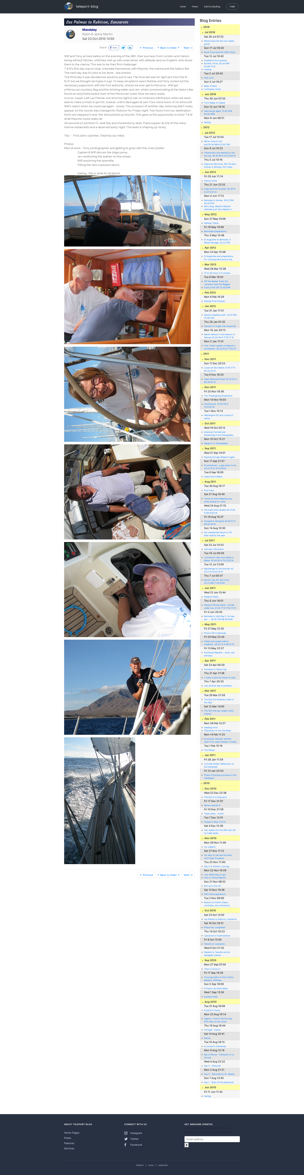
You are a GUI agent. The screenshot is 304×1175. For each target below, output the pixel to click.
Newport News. (211, 597)
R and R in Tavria (212, 1010)
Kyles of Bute (210, 86)
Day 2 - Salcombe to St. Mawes (219, 1074)
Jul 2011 (209, 540)
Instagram (136, 1133)
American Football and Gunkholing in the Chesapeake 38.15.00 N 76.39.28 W (218, 434)
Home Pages (71, 1132)
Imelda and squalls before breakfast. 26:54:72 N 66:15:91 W (219, 643)
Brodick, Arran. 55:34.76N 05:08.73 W (216, 65)
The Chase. (209, 750)
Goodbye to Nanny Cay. (215, 669)
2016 (206, 27)
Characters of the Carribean (217, 730)
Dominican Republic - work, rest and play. (219, 654)
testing (207, 122)
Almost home (210, 181)
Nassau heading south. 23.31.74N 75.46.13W (220, 316)
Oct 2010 (210, 910)
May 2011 (210, 624)
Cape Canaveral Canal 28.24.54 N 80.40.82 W (220, 380)
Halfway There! (211, 223)
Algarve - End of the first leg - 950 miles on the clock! (218, 1020)
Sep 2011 (210, 448)
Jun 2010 (210, 1087)
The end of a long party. (215, 797)
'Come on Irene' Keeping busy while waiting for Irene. (218, 500)
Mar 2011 (210, 690)
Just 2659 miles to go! (215, 874)
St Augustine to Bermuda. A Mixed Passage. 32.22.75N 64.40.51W (217, 241)
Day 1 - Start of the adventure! (219, 1082)
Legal (151, 1165)
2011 (206, 353)
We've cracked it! (212, 805)
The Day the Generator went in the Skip (219, 701)
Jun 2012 (210, 172)
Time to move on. (212, 969)
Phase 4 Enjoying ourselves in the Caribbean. (220, 776)
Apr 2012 (210, 247)
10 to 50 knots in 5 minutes (217, 273)
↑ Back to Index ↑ (168, 47)
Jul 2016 (209, 32)
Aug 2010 (210, 1001)
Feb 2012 (210, 292)
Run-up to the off (212, 886)
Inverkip (208, 69)
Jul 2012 (209, 132)
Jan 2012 (210, 306)
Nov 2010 (210, 838)
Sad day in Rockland (213, 549)
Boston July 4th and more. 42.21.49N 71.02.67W (217, 581)
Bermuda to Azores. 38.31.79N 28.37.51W (219, 201)
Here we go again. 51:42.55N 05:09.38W (218, 112)
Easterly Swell (210, 997)
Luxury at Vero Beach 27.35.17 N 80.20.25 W (219, 369)
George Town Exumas (214, 301)
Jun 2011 (210, 588)
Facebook (136, 1144)
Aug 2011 (210, 481)
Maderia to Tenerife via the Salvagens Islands (217, 953)
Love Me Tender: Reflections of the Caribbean (219, 765)
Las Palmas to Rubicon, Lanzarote (220, 919)
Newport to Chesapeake (216, 443)
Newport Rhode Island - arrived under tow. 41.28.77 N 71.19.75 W (220, 606)
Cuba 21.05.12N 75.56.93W (217, 287)
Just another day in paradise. (218, 686)
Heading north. (211, 727)
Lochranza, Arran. (212, 89)
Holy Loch (209, 78)
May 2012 (210, 214)
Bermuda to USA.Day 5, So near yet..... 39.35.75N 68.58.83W (219, 617)
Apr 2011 (210, 660)
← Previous (146, 47)
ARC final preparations (215, 894)
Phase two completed (214, 927)
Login (232, 6)
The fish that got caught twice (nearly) (219, 712)
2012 (206, 127)
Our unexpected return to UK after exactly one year (218, 534)
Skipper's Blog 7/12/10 (215, 822)
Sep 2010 (210, 960)
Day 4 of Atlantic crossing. (217, 866)
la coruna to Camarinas (215, 1046)
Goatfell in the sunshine (215, 60)
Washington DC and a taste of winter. (218, 416)
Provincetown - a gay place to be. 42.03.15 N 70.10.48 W (220, 467)
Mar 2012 (210, 264)
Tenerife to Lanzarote (214, 944)
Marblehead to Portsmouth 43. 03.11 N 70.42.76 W (219, 570)
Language (163, 1165)
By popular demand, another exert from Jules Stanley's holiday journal (220, 740)
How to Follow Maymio (215, 877)
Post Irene (209, 490)
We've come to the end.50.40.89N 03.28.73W (217, 143)
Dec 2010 (210, 788)
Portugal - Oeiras (212, 1030)
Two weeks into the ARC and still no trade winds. (220, 831)
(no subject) (210, 847)
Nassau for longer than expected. (220, 326)
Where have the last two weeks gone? (219, 42)
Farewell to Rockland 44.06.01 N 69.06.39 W (219, 522)
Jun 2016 (210, 94)
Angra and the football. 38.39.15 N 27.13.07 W (219, 190)
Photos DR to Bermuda (215, 633)
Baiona (207, 1038)
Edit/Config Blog (212, 6)
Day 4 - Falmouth (212, 1066)
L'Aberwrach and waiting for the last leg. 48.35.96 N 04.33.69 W (219, 154)
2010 (206, 783)
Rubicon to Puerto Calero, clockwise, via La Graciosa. (217, 904)
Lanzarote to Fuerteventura (217, 936)
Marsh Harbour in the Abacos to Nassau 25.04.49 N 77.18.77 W (219, 336)
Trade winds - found (213, 813)
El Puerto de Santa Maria (216, 988)
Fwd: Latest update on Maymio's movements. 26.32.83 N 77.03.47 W (220, 347)
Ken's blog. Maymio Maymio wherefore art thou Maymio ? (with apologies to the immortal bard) (219, 208)
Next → (188, 47)
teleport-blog (86, 6)
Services (69, 1148)
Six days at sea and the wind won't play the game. (218, 856)
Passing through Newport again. (219, 457)
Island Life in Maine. (213, 476)
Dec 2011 (210, 359)
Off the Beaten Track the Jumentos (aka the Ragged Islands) (217, 283)
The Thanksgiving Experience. (218, 396)
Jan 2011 (209, 755)
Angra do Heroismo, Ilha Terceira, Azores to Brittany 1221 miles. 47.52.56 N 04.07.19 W (220, 166)
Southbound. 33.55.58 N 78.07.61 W (216, 405)
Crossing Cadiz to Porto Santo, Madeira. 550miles (219, 978)
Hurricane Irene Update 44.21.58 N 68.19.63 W (219, 511)
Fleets (195, 6)
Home (183, 6)
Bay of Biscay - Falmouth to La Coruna (219, 1056)
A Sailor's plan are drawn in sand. (220, 677)
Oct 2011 (209, 423)
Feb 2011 (209, 718)
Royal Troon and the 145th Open (219, 52)
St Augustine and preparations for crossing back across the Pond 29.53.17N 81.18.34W (218, 258)
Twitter (134, 1138)
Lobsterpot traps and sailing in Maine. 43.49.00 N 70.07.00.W (219, 559)
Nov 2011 (210, 387)
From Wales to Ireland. (215, 103)
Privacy (140, 1165)
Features (69, 1143)
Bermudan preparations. (215, 231)
